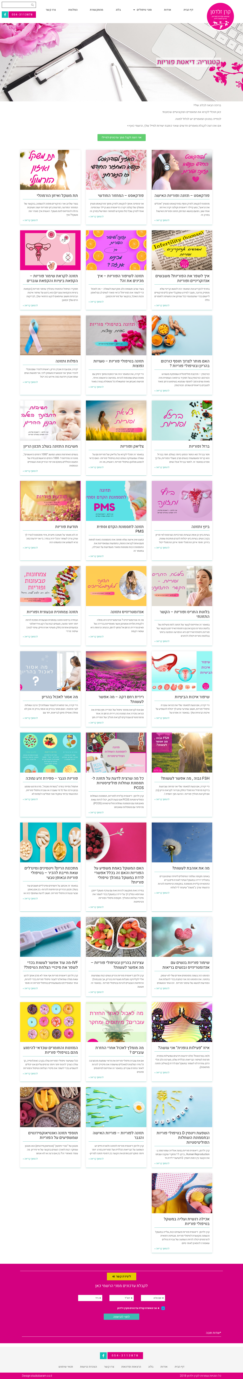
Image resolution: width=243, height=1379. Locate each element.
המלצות (73, 10)
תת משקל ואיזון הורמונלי (57, 195)
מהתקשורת (96, 10)
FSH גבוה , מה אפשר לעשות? (185, 778)
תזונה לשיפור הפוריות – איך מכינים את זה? (120, 278)
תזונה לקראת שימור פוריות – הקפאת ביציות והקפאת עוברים (52, 278)
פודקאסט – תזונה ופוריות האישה (182, 195)
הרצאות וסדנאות (131, 1367)
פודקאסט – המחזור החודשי (121, 195)
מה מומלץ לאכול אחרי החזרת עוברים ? (119, 1050)
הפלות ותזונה (67, 361)
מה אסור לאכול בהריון (60, 697)
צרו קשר (51, 10)
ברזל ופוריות (199, 446)
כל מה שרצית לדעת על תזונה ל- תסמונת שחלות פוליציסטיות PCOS (118, 783)
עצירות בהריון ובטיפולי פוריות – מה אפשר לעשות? (117, 965)
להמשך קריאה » (161, 220)
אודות (167, 10)
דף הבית (188, 10)
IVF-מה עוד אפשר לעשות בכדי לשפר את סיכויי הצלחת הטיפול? (51, 965)
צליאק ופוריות (132, 446)
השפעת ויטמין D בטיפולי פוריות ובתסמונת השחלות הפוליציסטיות (183, 1137)
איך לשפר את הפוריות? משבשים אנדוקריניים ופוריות (182, 278)
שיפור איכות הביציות (192, 697)
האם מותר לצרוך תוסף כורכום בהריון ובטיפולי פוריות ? (185, 363)
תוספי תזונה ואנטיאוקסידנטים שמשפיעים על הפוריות (53, 1135)
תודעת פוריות (66, 527)
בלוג (118, 10)
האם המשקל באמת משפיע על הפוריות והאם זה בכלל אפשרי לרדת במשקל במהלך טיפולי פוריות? (119, 875)
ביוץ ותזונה (200, 527)
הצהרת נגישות (88, 1367)
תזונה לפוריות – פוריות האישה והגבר (118, 1135)
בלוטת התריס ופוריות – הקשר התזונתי (185, 614)
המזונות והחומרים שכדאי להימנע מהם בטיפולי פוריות (50, 1050)
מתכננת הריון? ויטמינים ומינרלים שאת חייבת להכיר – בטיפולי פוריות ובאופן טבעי (51, 873)
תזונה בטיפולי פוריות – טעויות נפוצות (118, 363)
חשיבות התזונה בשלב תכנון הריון (50, 446)
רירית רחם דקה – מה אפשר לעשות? (121, 699)
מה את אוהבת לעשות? (191, 868)
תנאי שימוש (66, 1367)
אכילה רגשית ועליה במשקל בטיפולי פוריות (187, 1221)
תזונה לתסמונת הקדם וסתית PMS (120, 529)
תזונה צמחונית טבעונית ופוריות (52, 612)
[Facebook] (5, 14)
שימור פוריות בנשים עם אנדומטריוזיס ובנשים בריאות (186, 965)
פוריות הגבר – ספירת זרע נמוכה (52, 778)
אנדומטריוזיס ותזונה (127, 612)
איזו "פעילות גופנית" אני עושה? (184, 1048)
